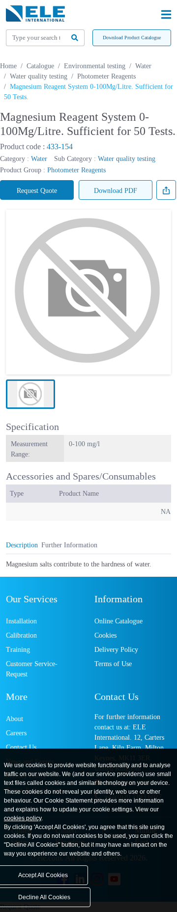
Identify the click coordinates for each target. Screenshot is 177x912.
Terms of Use (113, 664)
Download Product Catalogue (132, 37)
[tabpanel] (88, 564)
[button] (30, 394)
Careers (16, 733)
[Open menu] (166, 15)
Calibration (21, 635)
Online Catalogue (118, 621)
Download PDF (115, 190)
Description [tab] (22, 545)
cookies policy (22, 818)
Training (18, 649)
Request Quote (37, 190)
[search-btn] (75, 37)
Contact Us (21, 747)
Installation (21, 621)
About (14, 719)
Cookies (105, 635)
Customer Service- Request (32, 669)
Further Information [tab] (69, 545)
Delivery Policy (116, 649)
